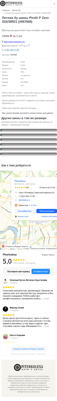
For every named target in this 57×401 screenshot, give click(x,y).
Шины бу (16, 10)
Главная (5, 10)
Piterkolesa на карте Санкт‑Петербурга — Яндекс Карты (28, 354)
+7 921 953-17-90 (11, 50)
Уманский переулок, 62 (14, 41)
